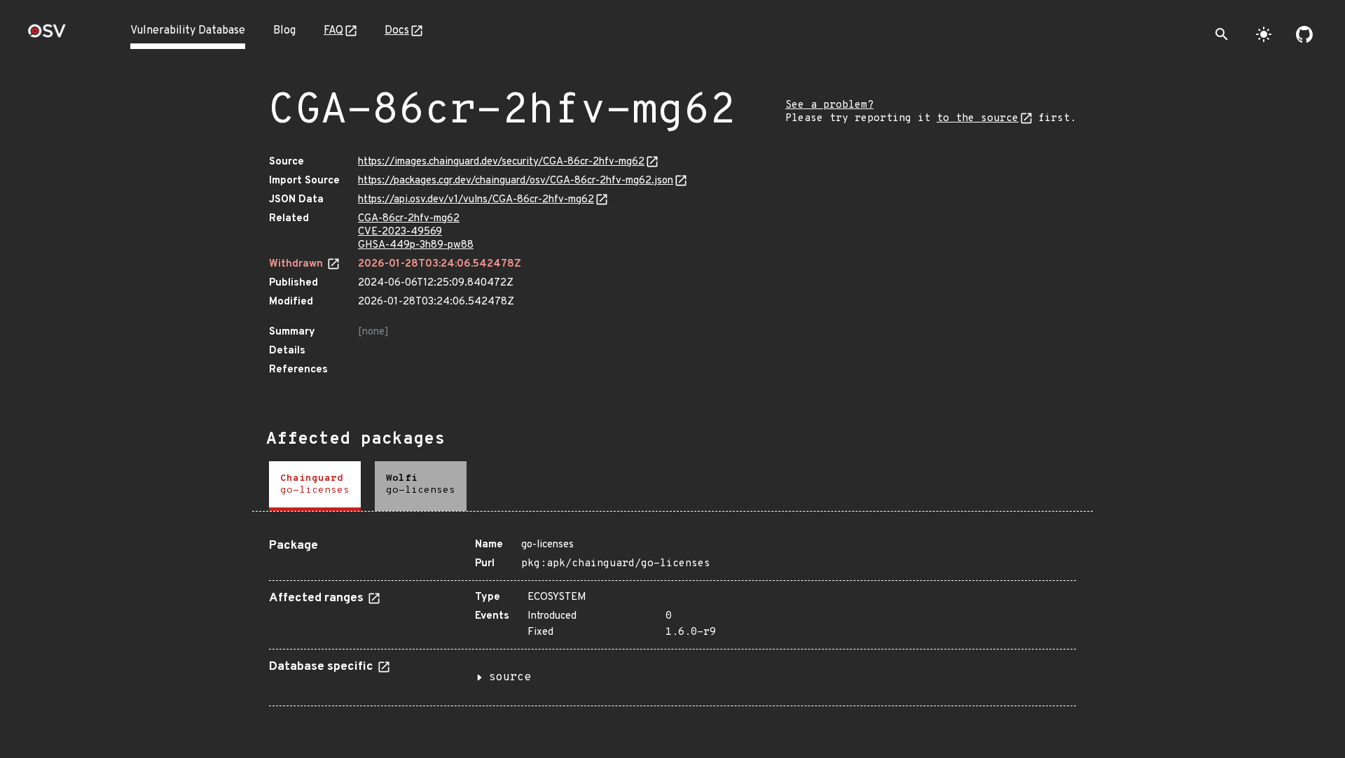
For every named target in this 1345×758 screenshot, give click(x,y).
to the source (978, 118)
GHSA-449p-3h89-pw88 (416, 245)
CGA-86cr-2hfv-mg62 (409, 218)
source (510, 678)
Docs (397, 31)
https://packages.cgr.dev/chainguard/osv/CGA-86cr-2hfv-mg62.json (515, 181)
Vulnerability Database (187, 31)
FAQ (333, 31)
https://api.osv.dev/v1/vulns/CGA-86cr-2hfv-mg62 (476, 199)
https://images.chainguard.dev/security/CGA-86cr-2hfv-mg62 (501, 162)
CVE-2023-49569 (400, 232)
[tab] (315, 486)
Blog (284, 31)
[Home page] (47, 35)
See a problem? (829, 105)
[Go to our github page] (1304, 34)
